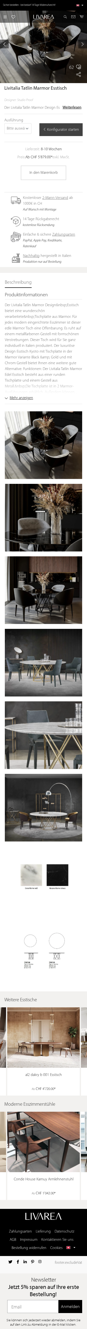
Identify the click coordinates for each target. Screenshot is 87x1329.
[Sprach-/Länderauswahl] (79, 5)
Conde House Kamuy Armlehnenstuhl (43, 1179)
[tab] (18, 283)
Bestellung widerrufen (29, 1248)
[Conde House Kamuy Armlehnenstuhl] (43, 1142)
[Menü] (5, 17)
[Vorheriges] (4, 44)
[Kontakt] (73, 17)
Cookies (56, 1248)
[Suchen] (65, 17)
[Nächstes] (82, 44)
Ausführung (13, 120)
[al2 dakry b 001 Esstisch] (43, 1037)
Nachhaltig (31, 256)
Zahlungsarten (63, 235)
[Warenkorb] (82, 17)
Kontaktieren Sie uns (57, 1240)
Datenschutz (64, 1232)
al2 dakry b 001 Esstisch (43, 1075)
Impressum (28, 1240)
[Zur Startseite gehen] (43, 17)
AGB (13, 1240)
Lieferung (43, 1232)
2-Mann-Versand (55, 198)
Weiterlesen (72, 107)
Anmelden (70, 1306)
